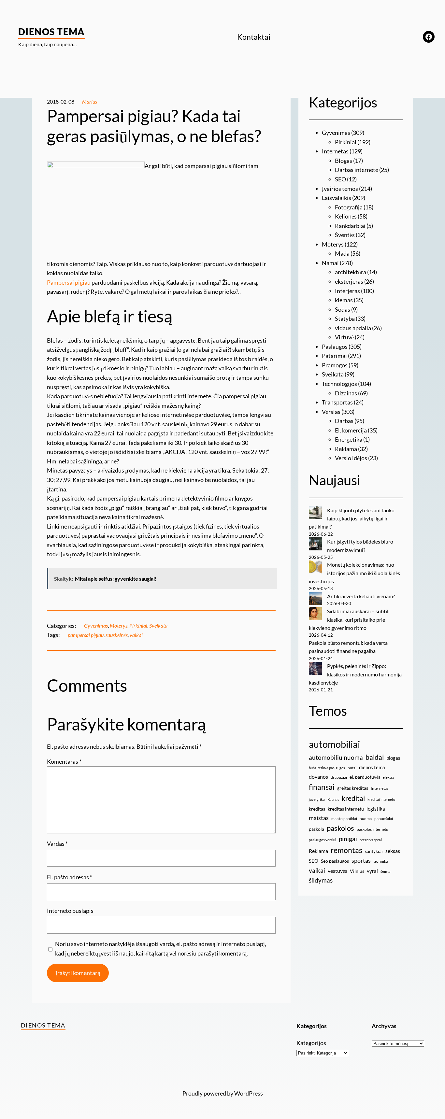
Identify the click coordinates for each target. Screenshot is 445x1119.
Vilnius (357, 871)
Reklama (346, 448)
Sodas (342, 309)
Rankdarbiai (350, 225)
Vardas (57, 843)
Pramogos (335, 365)
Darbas (344, 420)
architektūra (350, 272)
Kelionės (346, 216)
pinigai (348, 839)
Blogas (343, 160)
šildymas (321, 880)
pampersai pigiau (86, 635)
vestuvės (337, 871)
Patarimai (334, 355)
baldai (375, 757)
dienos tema (372, 767)
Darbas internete (356, 169)
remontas (346, 850)
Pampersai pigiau (69, 282)
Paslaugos (335, 346)
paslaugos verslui (322, 840)
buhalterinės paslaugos (327, 768)
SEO (340, 179)
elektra (388, 777)
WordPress (248, 1093)
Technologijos (339, 383)
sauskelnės (117, 635)
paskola (316, 829)
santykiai (374, 851)
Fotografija (349, 207)
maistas (319, 817)
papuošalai (383, 818)
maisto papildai (344, 818)
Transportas (337, 402)
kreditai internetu (381, 799)
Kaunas (333, 799)
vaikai (136, 635)
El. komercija (351, 430)
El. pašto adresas (69, 877)
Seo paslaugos (335, 861)
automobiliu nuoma (336, 757)
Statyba (345, 318)
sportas (361, 860)
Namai (330, 262)
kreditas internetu (346, 809)
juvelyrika (317, 799)
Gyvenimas (96, 625)
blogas (393, 758)
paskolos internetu (372, 829)
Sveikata (158, 625)
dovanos (318, 776)
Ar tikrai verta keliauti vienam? (361, 596)
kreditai (353, 798)
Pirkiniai (138, 625)
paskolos (340, 828)
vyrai (372, 871)
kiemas (344, 300)
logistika (375, 809)
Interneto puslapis (70, 910)
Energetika (348, 439)
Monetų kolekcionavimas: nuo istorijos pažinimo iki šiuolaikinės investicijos (354, 572)
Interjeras (347, 290)
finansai (322, 786)
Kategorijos (311, 1042)
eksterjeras (349, 281)
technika (380, 861)
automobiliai (334, 744)
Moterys (118, 625)
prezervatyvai (371, 840)
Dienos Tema (51, 31)
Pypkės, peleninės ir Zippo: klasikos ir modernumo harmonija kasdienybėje (355, 674)
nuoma (366, 818)
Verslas (331, 411)
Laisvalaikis (336, 197)
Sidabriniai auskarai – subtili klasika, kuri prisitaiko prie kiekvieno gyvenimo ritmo (349, 619)
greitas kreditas (352, 788)
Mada (342, 253)
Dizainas (346, 393)
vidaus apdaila (353, 328)
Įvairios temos (340, 188)
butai (352, 767)
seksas (392, 851)
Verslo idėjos (351, 457)
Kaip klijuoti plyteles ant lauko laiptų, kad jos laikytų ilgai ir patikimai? (352, 518)
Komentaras (64, 761)
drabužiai (339, 777)
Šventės (345, 234)
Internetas (335, 151)
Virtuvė (344, 337)
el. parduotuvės (365, 777)
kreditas (317, 809)
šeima (385, 871)
